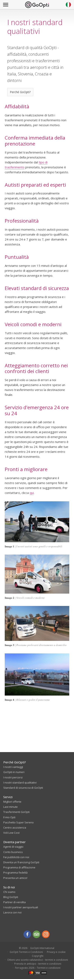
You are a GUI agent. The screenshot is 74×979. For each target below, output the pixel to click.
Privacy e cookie (56, 952)
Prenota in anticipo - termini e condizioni (37, 963)
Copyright (37, 956)
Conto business (13, 852)
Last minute (10, 807)
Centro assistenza (14, 827)
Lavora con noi (12, 912)
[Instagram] (46, 934)
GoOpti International (42, 948)
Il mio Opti (9, 817)
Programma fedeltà (15, 872)
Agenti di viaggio (13, 846)
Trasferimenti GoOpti (16, 812)
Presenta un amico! (15, 878)
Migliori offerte (12, 801)
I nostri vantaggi (13, 767)
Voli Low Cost (11, 833)
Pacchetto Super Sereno (18, 822)
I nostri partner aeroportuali (20, 907)
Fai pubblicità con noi (16, 857)
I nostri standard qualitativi (20, 782)
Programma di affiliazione (19, 867)
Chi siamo (9, 892)
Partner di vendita (14, 902)
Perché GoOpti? (20, 92)
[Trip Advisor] (36, 934)
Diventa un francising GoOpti (21, 862)
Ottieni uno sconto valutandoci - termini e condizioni (37, 960)
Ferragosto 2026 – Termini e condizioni (37, 968)
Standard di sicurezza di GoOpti (23, 787)
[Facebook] (27, 934)
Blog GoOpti (10, 897)
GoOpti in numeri (13, 772)
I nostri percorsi (13, 777)
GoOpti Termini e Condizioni (26, 952)
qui (32, 493)
